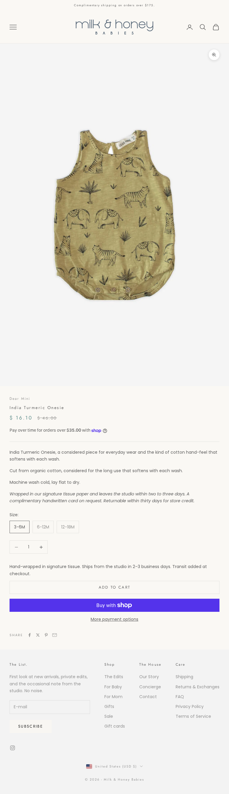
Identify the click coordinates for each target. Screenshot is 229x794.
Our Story (149, 677)
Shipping (184, 677)
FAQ (180, 697)
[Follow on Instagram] (13, 748)
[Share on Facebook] (29, 635)
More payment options (114, 619)
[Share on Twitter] (37, 635)
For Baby (113, 687)
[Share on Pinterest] (46, 635)
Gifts (109, 706)
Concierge (150, 687)
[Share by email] (54, 635)
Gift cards (114, 726)
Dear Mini (20, 398)
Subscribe (30, 726)
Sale (108, 716)
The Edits (113, 677)
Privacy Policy (190, 706)
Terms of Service (193, 716)
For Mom (113, 697)
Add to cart (115, 587)
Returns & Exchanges (197, 687)
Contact (148, 697)
